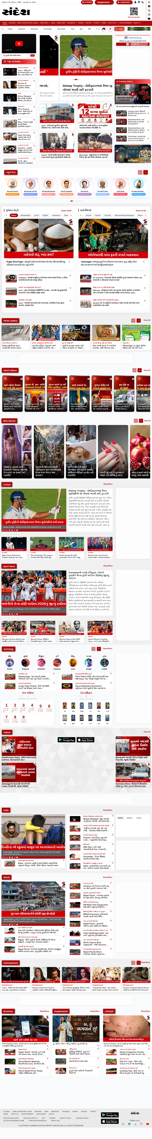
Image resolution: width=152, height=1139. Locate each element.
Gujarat (12, 23)
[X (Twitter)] (12, 530)
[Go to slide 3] (78, 79)
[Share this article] (70, 275)
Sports (96, 23)
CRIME (103, 23)
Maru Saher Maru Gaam (27, 23)
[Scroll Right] (99, 29)
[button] (135, 2)
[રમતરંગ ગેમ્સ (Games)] (103, 28)
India (53, 23)
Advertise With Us (30, 1118)
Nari (81, 29)
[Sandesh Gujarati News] (18, 11)
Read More (66, 211)
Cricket (88, 23)
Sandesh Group (82, 1118)
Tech (72, 29)
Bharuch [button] (141, 215)
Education (34, 29)
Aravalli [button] (108, 215)
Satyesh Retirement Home (13, 1121)
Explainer (21, 29)
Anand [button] (97, 215)
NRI (89, 29)
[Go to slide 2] (76, 79)
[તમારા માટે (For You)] (110, 28)
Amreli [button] (88, 215)
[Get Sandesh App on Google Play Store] (109, 1115)
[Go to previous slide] (133, 321)
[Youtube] (149, 19)
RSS (43, 1118)
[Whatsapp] (149, 2)
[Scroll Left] (2, 29)
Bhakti (136, 23)
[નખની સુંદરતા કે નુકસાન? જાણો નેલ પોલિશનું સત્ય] (113, 426)
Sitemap (52, 1118)
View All (147, 320)
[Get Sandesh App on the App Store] (109, 1121)
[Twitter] (149, 10)
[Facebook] (149, 6)
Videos (10, 29)
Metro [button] (14, 215)
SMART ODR (55, 1121)
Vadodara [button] (56, 215)
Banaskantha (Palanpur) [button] (124, 215)
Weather (44, 23)
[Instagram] (149, 14)
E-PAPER (88, 2)
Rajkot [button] (45, 215)
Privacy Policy (65, 1118)
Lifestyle (112, 23)
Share (6, 530)
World (81, 23)
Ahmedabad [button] (25, 215)
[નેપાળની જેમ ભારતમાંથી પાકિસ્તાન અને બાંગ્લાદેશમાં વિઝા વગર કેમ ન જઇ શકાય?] (49, 426)
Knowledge (48, 29)
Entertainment (125, 23)
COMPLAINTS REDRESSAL (37, 1121)
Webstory (61, 23)
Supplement (103, 2)
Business (71, 23)
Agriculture (61, 29)
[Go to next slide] (139, 321)
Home (4, 23)
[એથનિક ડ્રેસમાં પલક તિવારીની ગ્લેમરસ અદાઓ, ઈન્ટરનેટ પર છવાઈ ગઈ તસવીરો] (17, 426)
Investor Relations (11, 1118)
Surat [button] (36, 215)
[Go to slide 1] (74, 79)
